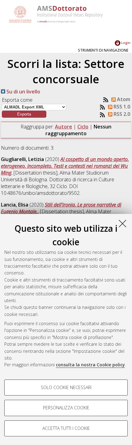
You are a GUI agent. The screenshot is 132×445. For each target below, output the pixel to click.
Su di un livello (22, 91)
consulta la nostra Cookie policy (90, 365)
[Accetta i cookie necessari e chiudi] (122, 223)
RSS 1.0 (121, 106)
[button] (24, 114)
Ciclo (82, 126)
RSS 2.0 (121, 114)
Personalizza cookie (66, 408)
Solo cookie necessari (66, 387)
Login (125, 42)
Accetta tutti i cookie (66, 428)
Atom (123, 99)
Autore (63, 126)
